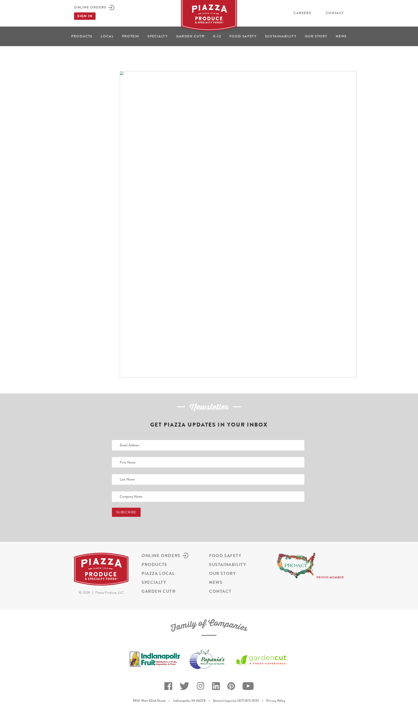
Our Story (316, 36)
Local (107, 36)
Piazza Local (158, 573)
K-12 (217, 36)
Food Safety (243, 36)
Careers (302, 13)
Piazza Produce (209, 16)
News (341, 36)
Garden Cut (190, 36)
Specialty (157, 36)
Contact (335, 13)
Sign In (84, 16)
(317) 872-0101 (248, 700)
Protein (130, 36)
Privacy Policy (275, 700)
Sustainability (280, 36)
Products (82, 36)
